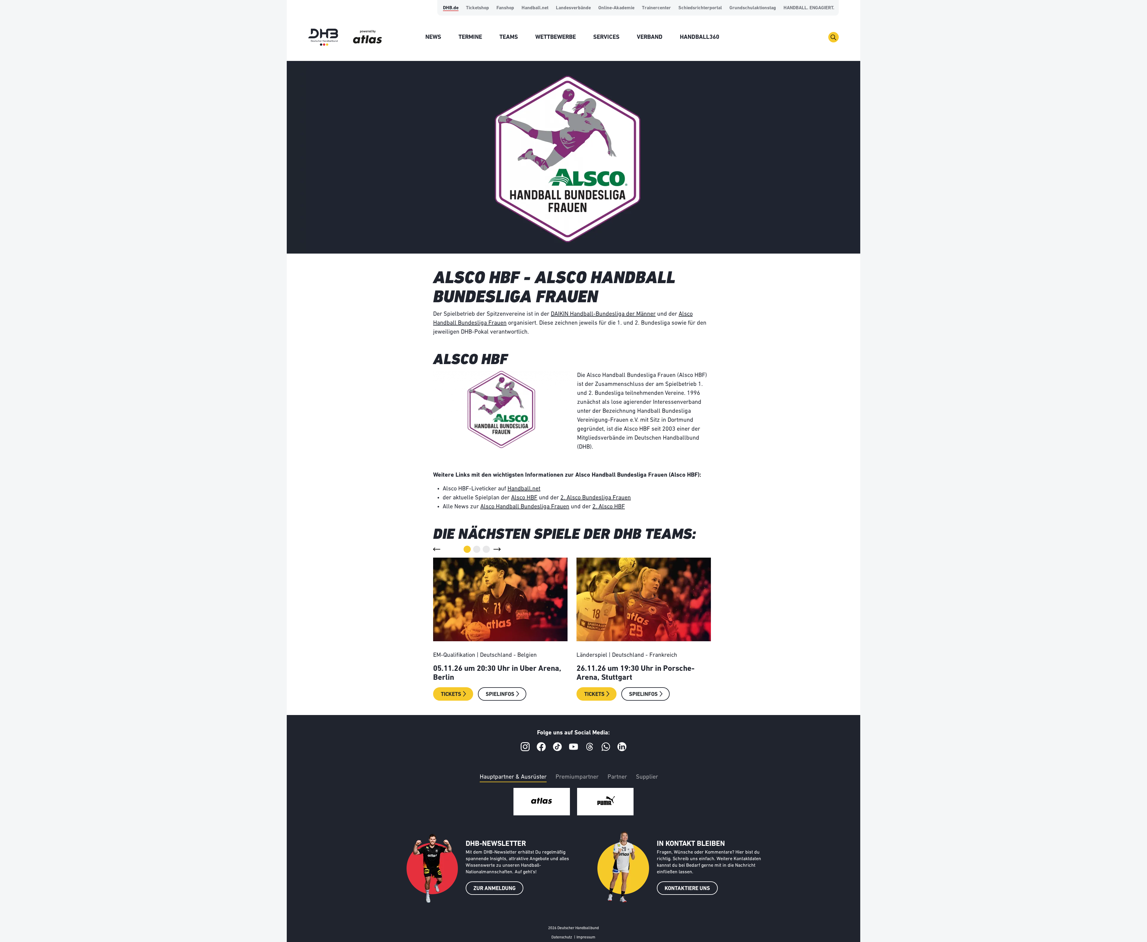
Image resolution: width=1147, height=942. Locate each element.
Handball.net (535, 8)
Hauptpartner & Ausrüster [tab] (513, 777)
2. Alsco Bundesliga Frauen (595, 498)
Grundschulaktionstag (752, 8)
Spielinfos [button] (500, 694)
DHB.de (451, 8)
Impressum (585, 937)
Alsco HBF (524, 498)
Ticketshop (477, 8)
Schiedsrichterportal (700, 8)
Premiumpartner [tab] (577, 777)
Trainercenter (656, 8)
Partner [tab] (617, 777)
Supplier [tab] (647, 777)
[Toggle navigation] (833, 37)
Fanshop (505, 8)
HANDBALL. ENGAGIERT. (808, 8)
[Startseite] (323, 37)
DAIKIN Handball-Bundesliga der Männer (603, 314)
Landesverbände (573, 8)
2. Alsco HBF (608, 507)
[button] (436, 549)
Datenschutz (561, 937)
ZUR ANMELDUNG (494, 889)
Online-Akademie (616, 8)
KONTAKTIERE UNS (687, 889)
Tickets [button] (451, 694)
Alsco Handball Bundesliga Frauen (524, 507)
